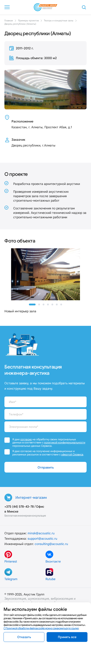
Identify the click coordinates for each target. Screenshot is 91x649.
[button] (32, 304)
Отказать (24, 637)
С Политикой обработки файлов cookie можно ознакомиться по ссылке (41, 628)
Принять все (67, 637)
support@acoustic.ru (42, 538)
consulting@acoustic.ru (51, 544)
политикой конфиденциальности (64, 442)
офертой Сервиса (72, 454)
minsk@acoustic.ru (41, 533)
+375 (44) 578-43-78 (19, 506)
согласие (26, 439)
